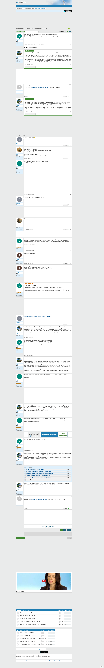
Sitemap (60, 660)
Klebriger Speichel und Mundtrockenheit (31, 28)
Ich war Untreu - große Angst (27, 618)
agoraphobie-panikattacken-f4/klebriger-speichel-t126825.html (37, 316)
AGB (49, 660)
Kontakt (27, 660)
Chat (44, 5)
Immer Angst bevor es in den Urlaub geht (30, 638)
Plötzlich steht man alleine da (27, 641)
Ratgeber (39, 5)
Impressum (34, 660)
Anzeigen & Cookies (45, 660)
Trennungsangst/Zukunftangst (27, 615)
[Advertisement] (48, 307)
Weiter (69, 530)
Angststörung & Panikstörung (40, 649)
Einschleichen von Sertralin (27, 613)
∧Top (101, 667)
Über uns (30, 660)
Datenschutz (39, 660)
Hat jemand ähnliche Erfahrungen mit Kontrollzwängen (34, 644)
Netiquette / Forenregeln (54, 660)
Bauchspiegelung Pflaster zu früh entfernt (30, 621)
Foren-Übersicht (19, 649)
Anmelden (69, 5)
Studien (55, 5)
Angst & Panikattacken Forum (29, 649)
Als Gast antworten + (20, 31)
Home (18, 5)
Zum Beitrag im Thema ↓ (30, 67)
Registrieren (63, 5)
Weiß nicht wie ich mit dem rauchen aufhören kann (33, 624)
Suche (34, 5)
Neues (22, 5)
